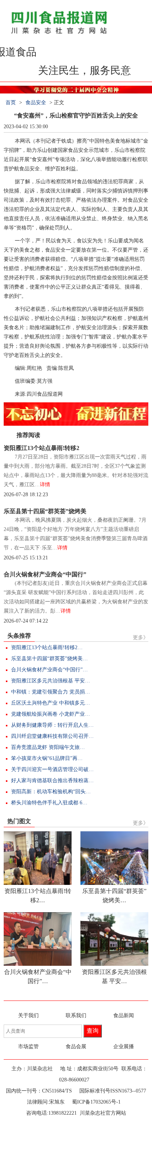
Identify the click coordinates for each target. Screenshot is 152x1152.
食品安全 (35, 102)
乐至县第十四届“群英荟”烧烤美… (49, 658)
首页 (11, 102)
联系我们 (76, 1015)
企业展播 (123, 1046)
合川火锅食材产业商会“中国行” (45, 574)
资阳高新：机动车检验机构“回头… (51, 791)
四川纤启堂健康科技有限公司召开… (52, 736)
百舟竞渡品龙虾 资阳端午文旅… (48, 747)
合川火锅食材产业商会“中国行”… (49, 669)
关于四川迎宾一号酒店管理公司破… (52, 769)
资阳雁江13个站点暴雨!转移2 (41, 448)
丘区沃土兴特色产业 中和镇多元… (50, 703)
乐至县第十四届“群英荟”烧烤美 (45, 511)
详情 (45, 484)
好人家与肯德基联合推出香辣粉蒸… (52, 780)
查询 (93, 1030)
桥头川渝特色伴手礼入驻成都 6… (49, 802)
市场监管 (28, 1046)
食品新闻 (123, 1015)
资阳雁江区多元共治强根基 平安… (50, 681)
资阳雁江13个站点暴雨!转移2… (47, 647)
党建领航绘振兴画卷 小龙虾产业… (50, 714)
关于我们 (28, 1015)
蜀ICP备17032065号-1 (96, 1102)
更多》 (140, 637)
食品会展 (76, 1046)
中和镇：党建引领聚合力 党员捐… (50, 692)
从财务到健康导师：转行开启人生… (52, 725)
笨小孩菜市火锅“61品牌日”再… (47, 758)
